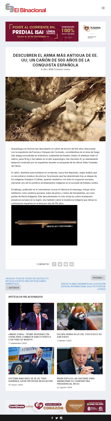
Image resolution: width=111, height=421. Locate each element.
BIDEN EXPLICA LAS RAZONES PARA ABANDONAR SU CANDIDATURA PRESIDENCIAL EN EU (76, 381)
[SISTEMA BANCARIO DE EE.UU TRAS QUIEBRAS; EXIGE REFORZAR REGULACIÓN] (31, 360)
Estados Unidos (63, 69)
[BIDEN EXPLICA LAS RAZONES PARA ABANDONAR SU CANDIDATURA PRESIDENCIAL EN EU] (80, 360)
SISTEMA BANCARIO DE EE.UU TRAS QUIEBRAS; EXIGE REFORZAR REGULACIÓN (30, 379)
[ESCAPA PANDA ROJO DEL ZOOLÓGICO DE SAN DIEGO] (80, 316)
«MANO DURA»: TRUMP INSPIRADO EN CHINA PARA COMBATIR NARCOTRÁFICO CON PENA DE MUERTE (29, 337)
